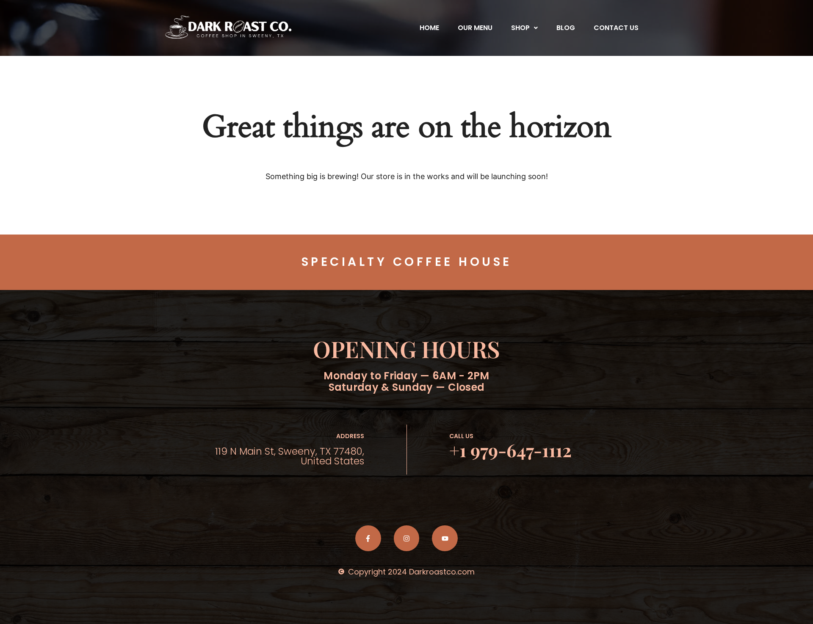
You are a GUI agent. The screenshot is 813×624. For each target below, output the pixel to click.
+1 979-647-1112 (510, 450)
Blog (565, 28)
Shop (520, 28)
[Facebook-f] (368, 538)
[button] (524, 28)
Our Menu (475, 28)
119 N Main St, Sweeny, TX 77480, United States (289, 456)
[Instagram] (407, 538)
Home (429, 28)
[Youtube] (445, 538)
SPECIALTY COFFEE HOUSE (406, 262)
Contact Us (616, 28)
